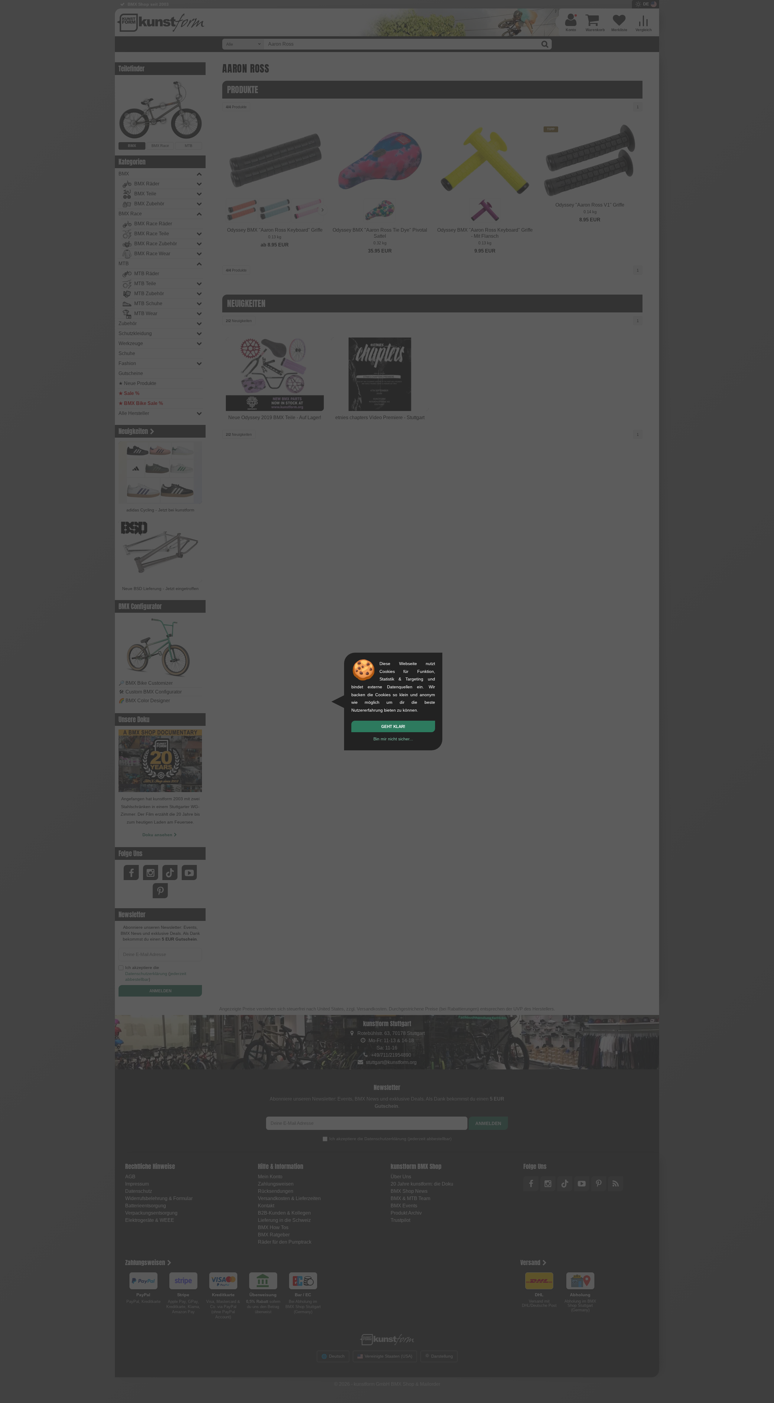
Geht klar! (393, 726)
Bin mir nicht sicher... (393, 738)
